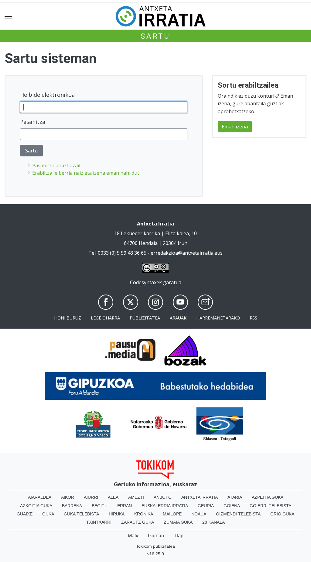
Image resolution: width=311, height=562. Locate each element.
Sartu (155, 36)
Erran (124, 505)
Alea (113, 497)
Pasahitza (32, 121)
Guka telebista (81, 513)
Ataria (234, 497)
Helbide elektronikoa (47, 94)
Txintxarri (98, 522)
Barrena (72, 505)
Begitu (100, 505)
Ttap (178, 535)
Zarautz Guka (137, 522)
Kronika (143, 513)
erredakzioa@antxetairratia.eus (187, 253)
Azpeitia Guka (267, 497)
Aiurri (91, 497)
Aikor (67, 497)
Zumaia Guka (178, 522)
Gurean (156, 535)
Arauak (178, 318)
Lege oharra (105, 318)
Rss (253, 318)
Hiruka (117, 513)
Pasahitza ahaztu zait (56, 165)
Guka (48, 513)
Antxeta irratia (199, 497)
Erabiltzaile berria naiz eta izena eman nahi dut (85, 172)
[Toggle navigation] (8, 16)
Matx (133, 535)
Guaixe (24, 513)
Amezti (136, 497)
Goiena (232, 505)
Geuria (206, 505)
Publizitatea (145, 318)
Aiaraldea (39, 497)
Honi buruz (67, 318)
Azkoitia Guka (36, 505)
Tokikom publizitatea (155, 546)
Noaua (198, 513)
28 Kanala (213, 522)
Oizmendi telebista (238, 513)
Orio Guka (282, 513)
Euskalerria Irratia (165, 505)
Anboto (163, 497)
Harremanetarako (218, 318)
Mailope (172, 513)
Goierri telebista (270, 505)
